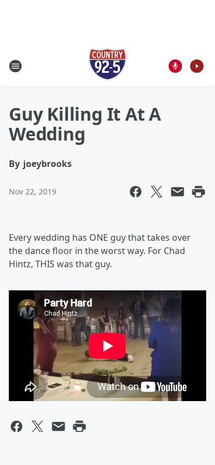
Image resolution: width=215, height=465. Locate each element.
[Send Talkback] (175, 66)
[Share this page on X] (156, 191)
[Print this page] (198, 191)
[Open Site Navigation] (15, 66)
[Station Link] (107, 66)
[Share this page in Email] (177, 191)
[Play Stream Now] (196, 66)
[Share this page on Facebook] (135, 191)
